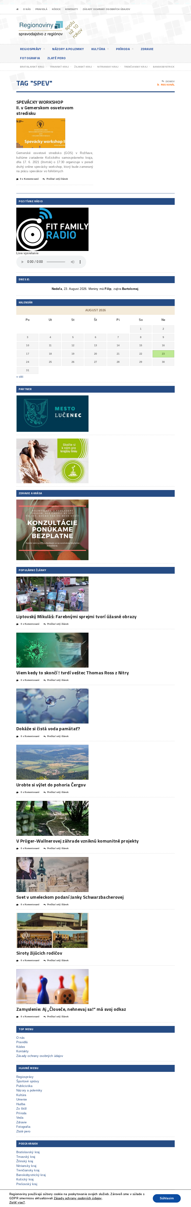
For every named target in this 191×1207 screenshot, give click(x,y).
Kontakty (71, 9)
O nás (27, 9)
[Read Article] (46, 122)
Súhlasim (167, 1198)
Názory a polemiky (68, 48)
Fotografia (30, 57)
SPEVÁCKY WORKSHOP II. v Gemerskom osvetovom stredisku (45, 107)
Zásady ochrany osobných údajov (106, 9)
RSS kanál (168, 84)
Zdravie (147, 48)
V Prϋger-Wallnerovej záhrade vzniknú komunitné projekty (77, 840)
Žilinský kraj (24, 1161)
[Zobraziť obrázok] (47, 580)
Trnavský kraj (25, 1157)
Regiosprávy (30, 48)
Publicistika (24, 1086)
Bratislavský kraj (28, 1152)
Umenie (21, 1099)
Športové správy (27, 1081)
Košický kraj (25, 1179)
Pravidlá (41, 9)
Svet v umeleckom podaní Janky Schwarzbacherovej (70, 897)
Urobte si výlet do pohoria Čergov (51, 784)
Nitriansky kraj (26, 1166)
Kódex (56, 9)
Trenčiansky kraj (27, 1170)
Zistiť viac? (17, 1202)
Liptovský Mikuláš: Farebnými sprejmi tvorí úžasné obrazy (76, 616)
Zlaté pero (56, 57)
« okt (19, 376)
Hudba (20, 1104)
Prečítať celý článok (57, 179)
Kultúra (98, 48)
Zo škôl (21, 1108)
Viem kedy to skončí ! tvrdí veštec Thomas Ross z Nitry (72, 672)
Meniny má (100, 289)
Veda (19, 1117)
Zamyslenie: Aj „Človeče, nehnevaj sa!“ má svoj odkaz (71, 1009)
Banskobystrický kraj (31, 1175)
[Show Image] (35, 122)
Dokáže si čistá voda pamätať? (48, 728)
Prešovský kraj (26, 1184)
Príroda (123, 48)
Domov (170, 81)
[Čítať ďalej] (58, 580)
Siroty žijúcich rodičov (39, 953)
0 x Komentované (29, 179)
